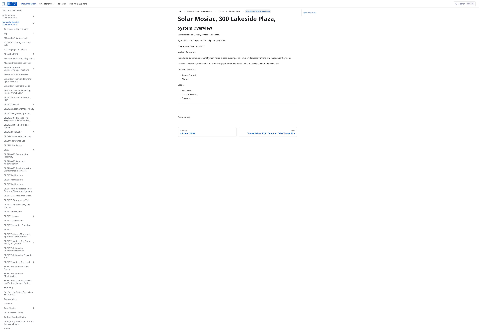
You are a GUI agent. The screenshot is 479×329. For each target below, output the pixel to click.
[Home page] (180, 11)
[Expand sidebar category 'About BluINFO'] (33, 54)
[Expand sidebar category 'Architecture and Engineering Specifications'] (33, 68)
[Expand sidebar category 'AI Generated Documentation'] (33, 16)
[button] (18, 23)
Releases (62, 3)
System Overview (309, 13)
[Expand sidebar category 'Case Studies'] (33, 308)
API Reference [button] (45, 3)
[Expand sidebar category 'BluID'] (33, 150)
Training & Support (78, 3)
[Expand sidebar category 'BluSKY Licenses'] (33, 216)
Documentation (28, 3)
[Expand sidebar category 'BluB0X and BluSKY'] (33, 132)
